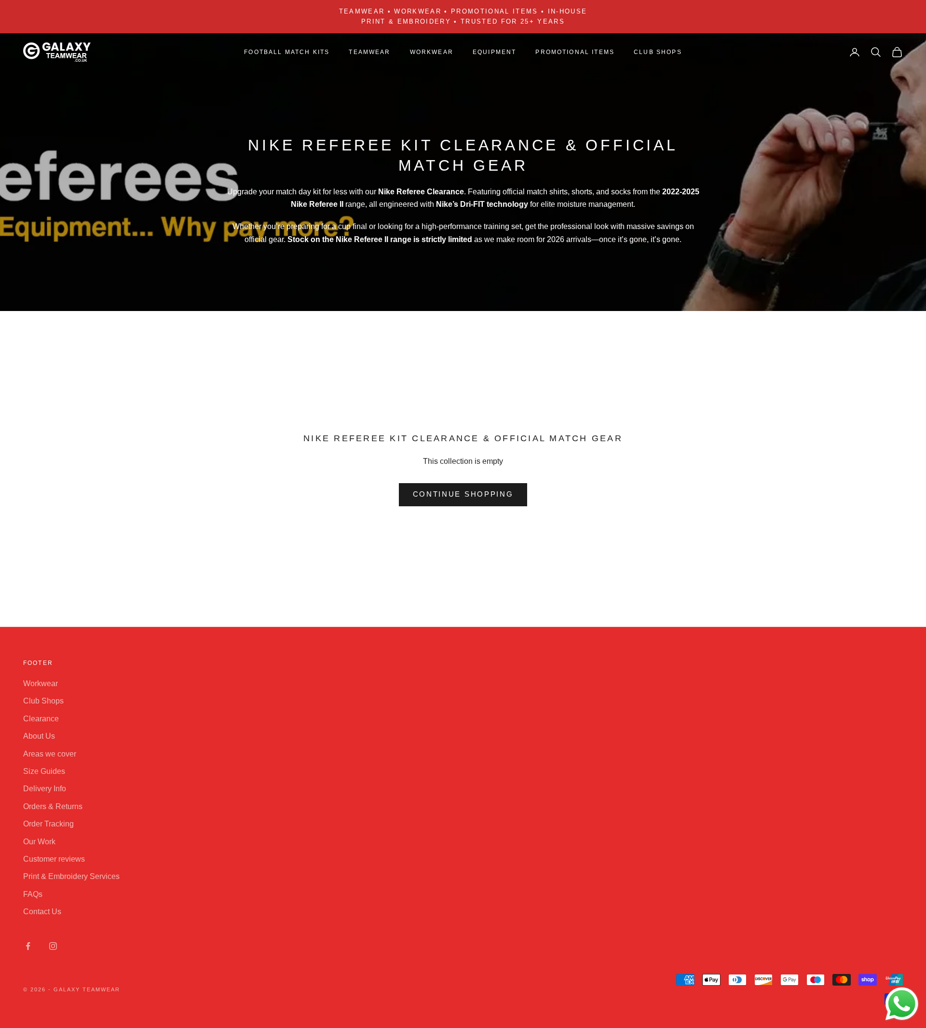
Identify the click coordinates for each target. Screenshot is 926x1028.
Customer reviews (54, 859)
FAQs (32, 894)
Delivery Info (44, 789)
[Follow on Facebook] (28, 946)
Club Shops (658, 52)
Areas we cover (49, 754)
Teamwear (369, 52)
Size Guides (44, 771)
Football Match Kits (286, 52)
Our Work (39, 842)
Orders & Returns (52, 806)
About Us (39, 736)
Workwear (40, 683)
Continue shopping (463, 494)
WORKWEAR (431, 52)
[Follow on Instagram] (53, 946)
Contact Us (42, 911)
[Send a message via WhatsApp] (902, 1004)
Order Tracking (48, 824)
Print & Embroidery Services (71, 876)
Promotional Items (574, 52)
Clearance (41, 719)
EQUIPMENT (494, 52)
